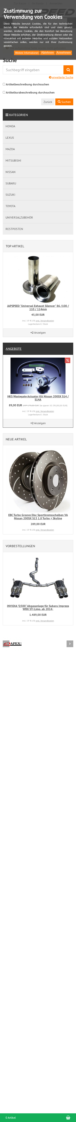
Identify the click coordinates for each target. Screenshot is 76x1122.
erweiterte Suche (62, 77)
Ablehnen (47, 52)
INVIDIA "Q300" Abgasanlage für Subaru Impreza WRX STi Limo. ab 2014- (38, 607)
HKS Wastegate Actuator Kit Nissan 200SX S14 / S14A (38, 398)
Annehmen (63, 52)
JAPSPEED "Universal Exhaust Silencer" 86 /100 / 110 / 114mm (38, 307)
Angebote (14, 349)
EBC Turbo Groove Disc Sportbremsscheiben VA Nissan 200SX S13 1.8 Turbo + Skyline (38, 516)
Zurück (48, 102)
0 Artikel (11, 1117)
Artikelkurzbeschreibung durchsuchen (30, 92)
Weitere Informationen (27, 52)
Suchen (66, 102)
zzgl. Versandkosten (45, 320)
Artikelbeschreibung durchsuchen (27, 84)
